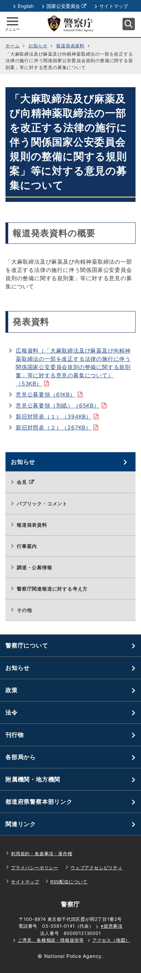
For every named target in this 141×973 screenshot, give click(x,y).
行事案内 (27, 546)
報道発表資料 (70, 45)
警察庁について (26, 645)
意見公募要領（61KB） (51, 394)
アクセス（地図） (111, 940)
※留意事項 (112, 926)
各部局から (20, 757)
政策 (11, 690)
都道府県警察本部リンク (39, 801)
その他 (24, 610)
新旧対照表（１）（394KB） (59, 416)
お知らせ (37, 45)
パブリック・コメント (42, 503)
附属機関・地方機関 (32, 779)
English (26, 6)
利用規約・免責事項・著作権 (41, 853)
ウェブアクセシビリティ (96, 867)
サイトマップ (113, 6)
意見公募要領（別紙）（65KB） (63, 405)
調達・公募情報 (34, 567)
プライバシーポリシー (34, 867)
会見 (29, 486)
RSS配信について (69, 881)
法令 (11, 712)
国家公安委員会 (66, 6)
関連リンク (20, 824)
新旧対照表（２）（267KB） (59, 427)
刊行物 (14, 734)
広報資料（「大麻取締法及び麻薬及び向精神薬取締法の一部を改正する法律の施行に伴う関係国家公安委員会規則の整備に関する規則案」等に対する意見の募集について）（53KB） (73, 367)
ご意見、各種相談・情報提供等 (51, 940)
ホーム (12, 45)
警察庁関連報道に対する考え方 (52, 589)
